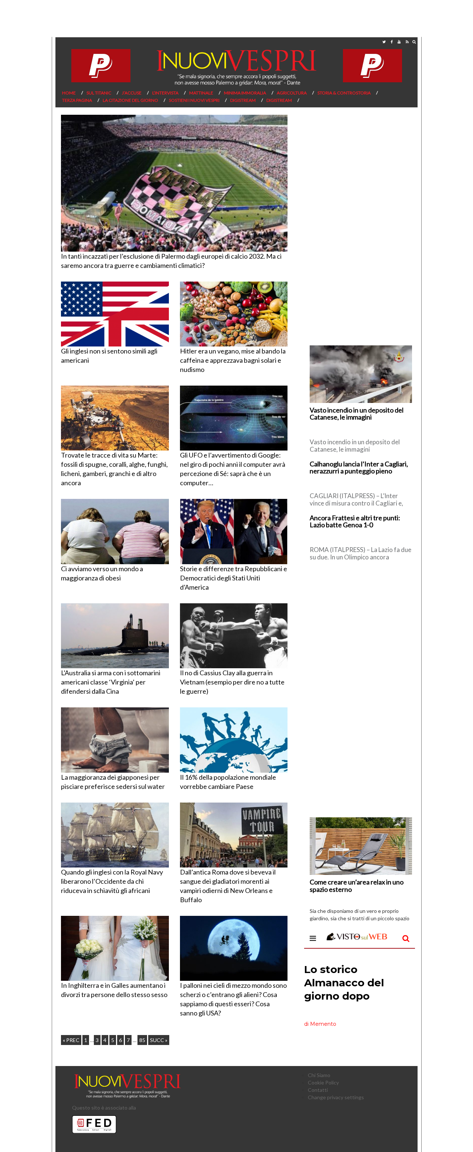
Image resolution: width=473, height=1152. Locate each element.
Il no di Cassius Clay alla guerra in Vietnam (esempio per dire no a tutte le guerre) (232, 682)
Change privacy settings (336, 1097)
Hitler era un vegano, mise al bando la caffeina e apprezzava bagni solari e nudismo (233, 360)
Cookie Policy (323, 1082)
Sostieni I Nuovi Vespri (194, 100)
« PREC (71, 1040)
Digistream (243, 100)
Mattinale (201, 93)
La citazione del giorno (130, 100)
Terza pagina (77, 100)
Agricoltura (292, 93)
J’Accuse (132, 93)
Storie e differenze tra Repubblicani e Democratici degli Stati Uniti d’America (233, 578)
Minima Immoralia (245, 93)
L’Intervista (165, 93)
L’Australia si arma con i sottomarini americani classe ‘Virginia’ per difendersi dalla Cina (110, 682)
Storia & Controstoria (344, 93)
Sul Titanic (98, 93)
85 (142, 1040)
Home (69, 93)
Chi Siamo (319, 1075)
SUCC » (158, 1040)
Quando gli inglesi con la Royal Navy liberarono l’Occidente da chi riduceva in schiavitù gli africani (112, 881)
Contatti (318, 1090)
